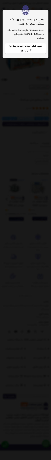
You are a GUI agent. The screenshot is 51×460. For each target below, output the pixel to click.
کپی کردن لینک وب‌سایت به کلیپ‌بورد (25, 48)
